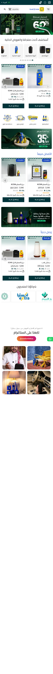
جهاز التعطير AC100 (43, 184)
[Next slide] (5, 86)
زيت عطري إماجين (44, 90)
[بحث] (5, 9)
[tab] (32, 60)
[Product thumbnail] (39, 76)
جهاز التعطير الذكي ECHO (16, 90)
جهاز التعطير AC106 (17, 184)
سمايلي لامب (46, 262)
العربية (5, 2)
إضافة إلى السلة (39, 106)
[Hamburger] (48, 9)
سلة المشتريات (15, 9)
